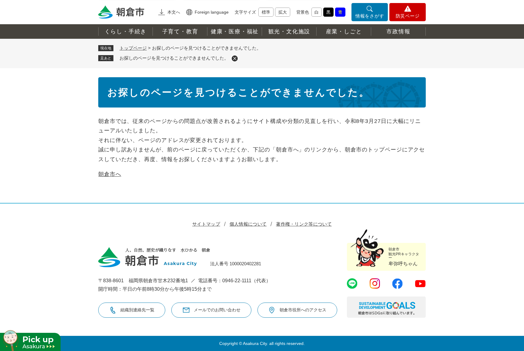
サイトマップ (206, 224)
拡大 (282, 12)
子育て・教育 (180, 31)
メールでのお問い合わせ (217, 309)
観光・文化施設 (289, 31)
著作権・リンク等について (304, 224)
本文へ (173, 12)
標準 (266, 12)
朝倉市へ (109, 174)
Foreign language (212, 12)
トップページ (133, 48)
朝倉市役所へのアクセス (303, 309)
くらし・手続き (126, 31)
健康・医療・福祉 (235, 31)
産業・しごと (344, 31)
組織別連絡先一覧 (137, 309)
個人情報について (248, 224)
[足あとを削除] (234, 58)
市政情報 (398, 31)
